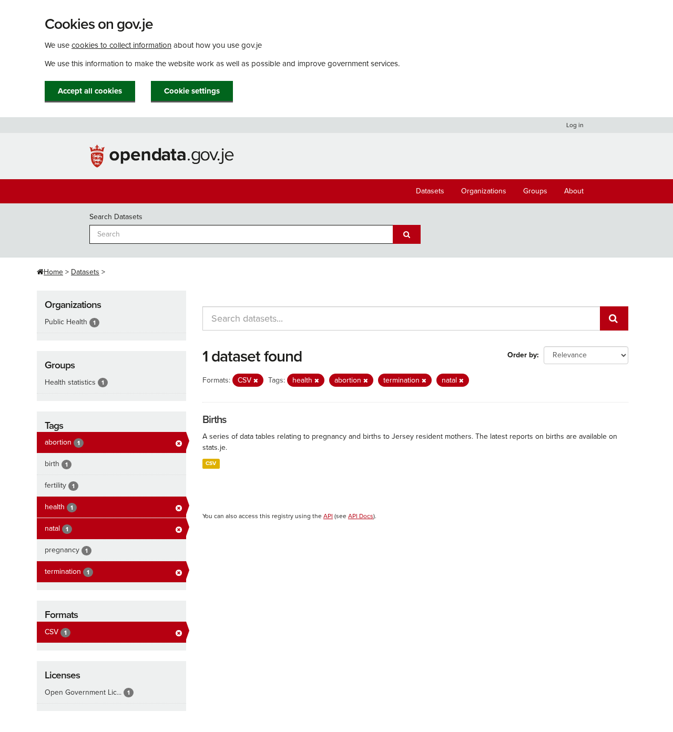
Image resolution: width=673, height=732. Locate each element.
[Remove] (255, 380)
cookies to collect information (121, 45)
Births (214, 420)
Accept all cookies (90, 91)
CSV (211, 463)
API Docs (360, 516)
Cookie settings (192, 91)
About (574, 191)
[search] (614, 318)
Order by (522, 354)
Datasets (430, 191)
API (328, 516)
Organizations (483, 191)
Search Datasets (115, 216)
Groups (535, 191)
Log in (575, 125)
